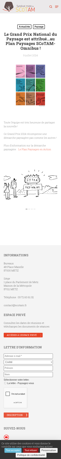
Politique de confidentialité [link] (31, 455)
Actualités (24, 26)
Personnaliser (48, 450)
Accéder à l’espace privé (22, 335)
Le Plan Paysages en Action (34, 149)
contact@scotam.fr (15, 305)
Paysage (38, 26)
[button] (56, 6)
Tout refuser (31, 450)
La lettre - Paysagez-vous (20, 383)
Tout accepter (13, 450)
